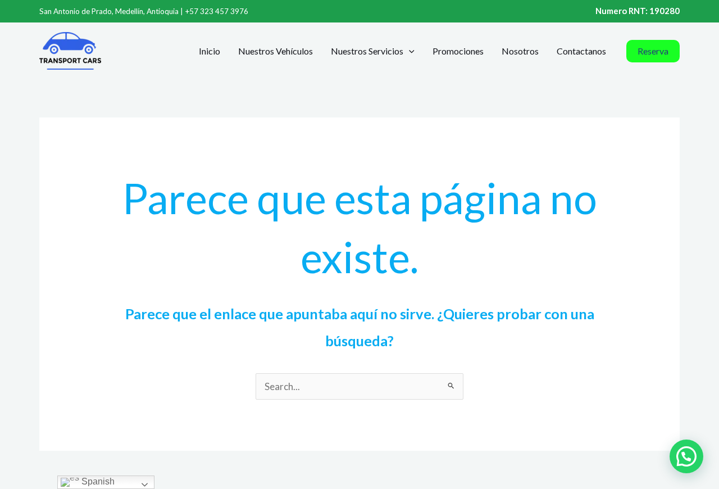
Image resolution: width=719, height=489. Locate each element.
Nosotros (520, 51)
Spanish (97, 481)
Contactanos (581, 51)
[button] (409, 51)
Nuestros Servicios (367, 51)
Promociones (458, 51)
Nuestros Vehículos (275, 51)
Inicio (209, 51)
